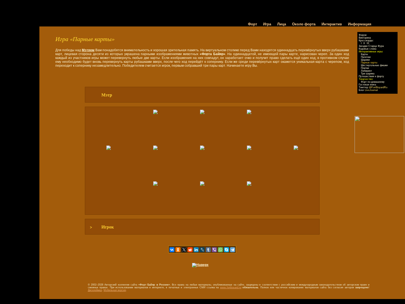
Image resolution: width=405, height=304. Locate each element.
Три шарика (367, 73)
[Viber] (214, 249)
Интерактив (332, 24)
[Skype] (226, 249)
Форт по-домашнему (373, 81)
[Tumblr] (208, 249)
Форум (362, 35)
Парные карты (369, 62)
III (368, 43)
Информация (359, 24)
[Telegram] (232, 249)
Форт (252, 24)
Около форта (303, 24)
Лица (281, 24)
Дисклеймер (95, 290)
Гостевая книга (367, 84)
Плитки (365, 68)
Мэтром (88, 50)
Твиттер (373, 87)
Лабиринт (366, 70)
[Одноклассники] (177, 249)
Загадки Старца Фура (371, 46)
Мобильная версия (115, 290)
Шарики (365, 59)
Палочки (366, 57)
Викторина (365, 37)
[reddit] (190, 249)
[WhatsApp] (220, 249)
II (364, 43)
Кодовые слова (367, 48)
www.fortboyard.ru (230, 287)
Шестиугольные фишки (374, 65)
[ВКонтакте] (171, 249)
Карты (364, 54)
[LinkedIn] (196, 249)
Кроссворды (366, 40)
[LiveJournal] (202, 249)
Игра (267, 24)
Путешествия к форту (371, 76)
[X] (184, 249)
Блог (368, 90)
